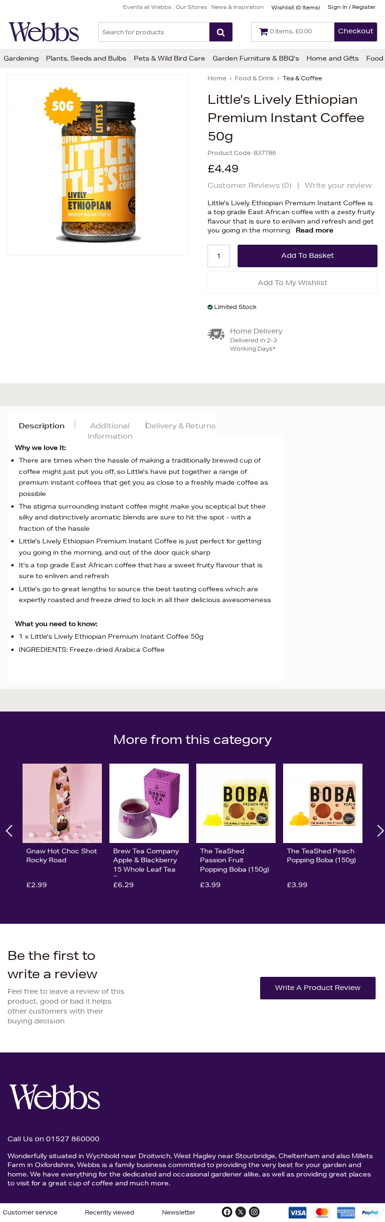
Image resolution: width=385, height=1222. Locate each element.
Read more (314, 230)
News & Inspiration (237, 6)
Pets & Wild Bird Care (169, 58)
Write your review (338, 185)
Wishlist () (295, 7)
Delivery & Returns (181, 425)
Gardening (21, 58)
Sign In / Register (352, 6)
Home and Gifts (333, 58)
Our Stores (191, 6)
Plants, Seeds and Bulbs (86, 58)
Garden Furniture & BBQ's (256, 58)
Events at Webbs (147, 6)
